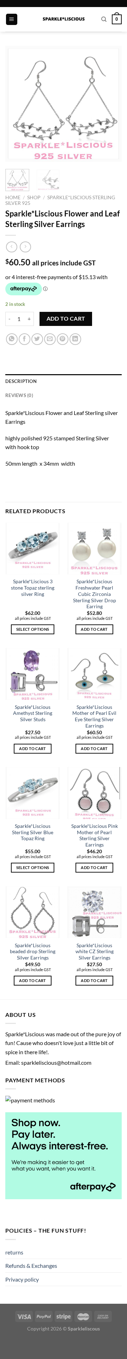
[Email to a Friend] (50, 339)
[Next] (110, 103)
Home (12, 197)
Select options (32, 629)
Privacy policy (22, 1279)
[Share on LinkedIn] (75, 339)
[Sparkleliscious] (63, 19)
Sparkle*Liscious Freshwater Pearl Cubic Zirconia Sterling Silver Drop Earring (94, 594)
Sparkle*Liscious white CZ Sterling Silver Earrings (94, 952)
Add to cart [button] (94, 629)
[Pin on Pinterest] (62, 339)
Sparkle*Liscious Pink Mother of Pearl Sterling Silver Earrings (94, 835)
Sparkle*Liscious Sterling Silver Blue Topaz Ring (32, 832)
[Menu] (11, 19)
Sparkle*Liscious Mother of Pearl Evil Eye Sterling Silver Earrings (94, 716)
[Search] (104, 19)
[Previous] (16, 103)
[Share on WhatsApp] (12, 339)
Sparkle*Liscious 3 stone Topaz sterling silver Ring (32, 588)
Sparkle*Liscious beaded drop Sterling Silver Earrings (32, 952)
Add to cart (66, 318)
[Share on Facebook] (24, 339)
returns (14, 1252)
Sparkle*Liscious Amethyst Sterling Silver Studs (32, 713)
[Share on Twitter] (37, 339)
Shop (34, 197)
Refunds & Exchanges (31, 1265)
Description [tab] (21, 381)
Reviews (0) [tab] (19, 395)
